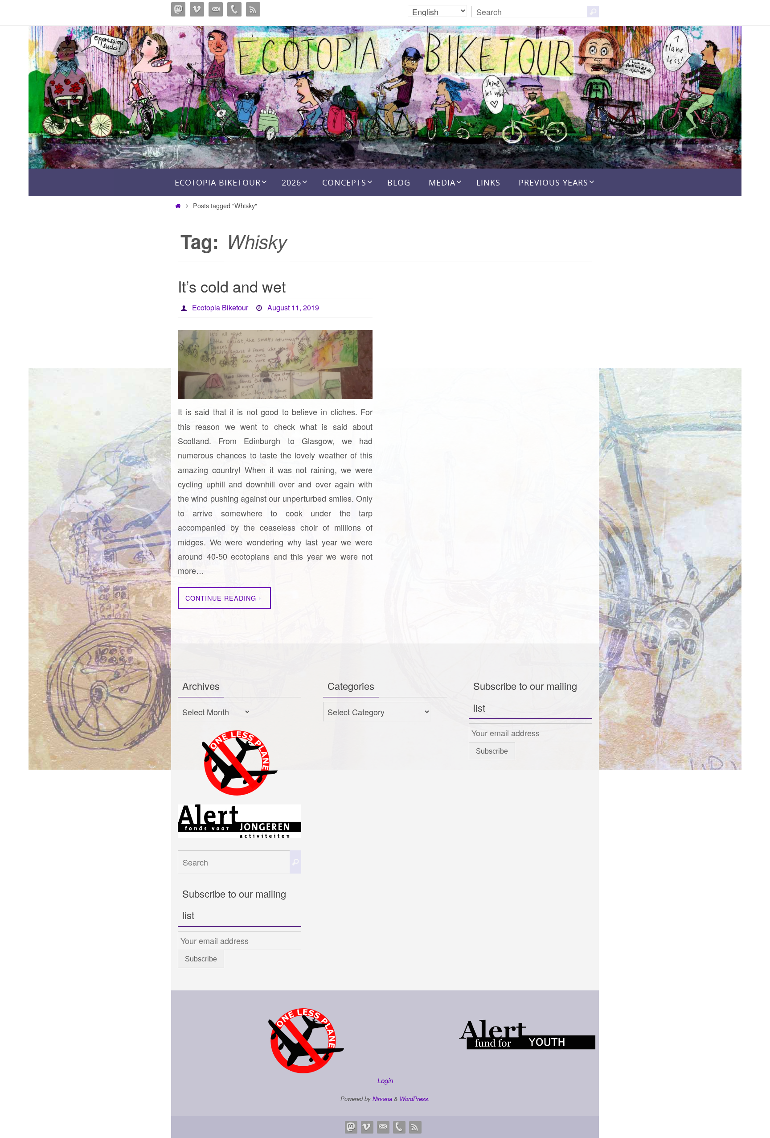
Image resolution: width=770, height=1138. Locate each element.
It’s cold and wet (232, 286)
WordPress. (415, 1098)
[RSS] (253, 9)
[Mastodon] (178, 9)
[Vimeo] (197, 9)
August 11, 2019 (293, 307)
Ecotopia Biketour (220, 307)
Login (385, 1080)
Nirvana (382, 1098)
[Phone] (234, 9)
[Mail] (216, 9)
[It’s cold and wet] (275, 364)
